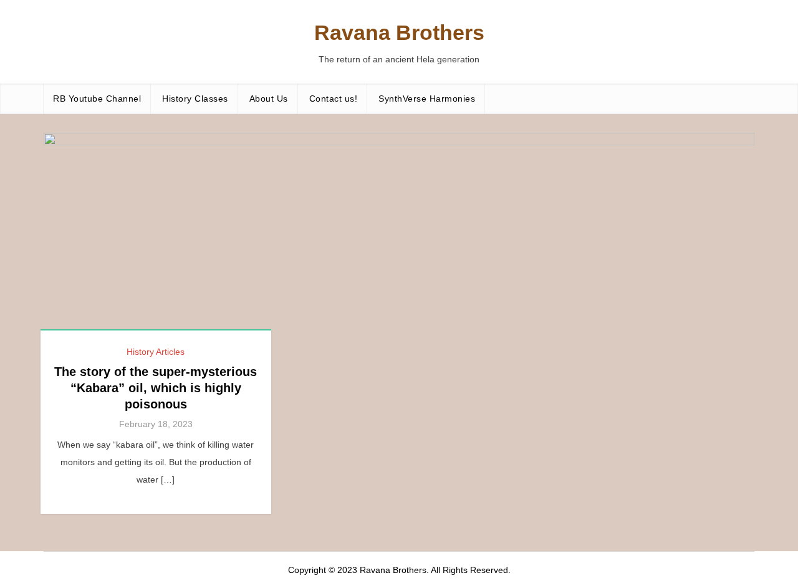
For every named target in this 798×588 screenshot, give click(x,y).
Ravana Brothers (399, 32)
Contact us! (333, 99)
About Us (268, 99)
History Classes (195, 99)
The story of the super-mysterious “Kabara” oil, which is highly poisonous (155, 388)
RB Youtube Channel (97, 99)
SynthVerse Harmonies (426, 99)
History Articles (156, 352)
